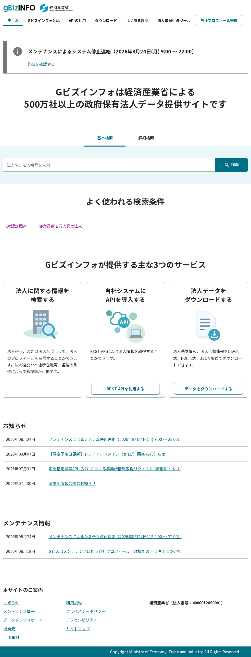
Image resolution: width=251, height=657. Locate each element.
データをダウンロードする (209, 389)
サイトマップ (78, 629)
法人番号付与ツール (173, 20)
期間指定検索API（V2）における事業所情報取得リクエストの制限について (115, 468)
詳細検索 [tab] (146, 138)
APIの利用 (77, 20)
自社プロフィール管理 (219, 20)
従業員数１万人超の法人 (60, 226)
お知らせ (11, 603)
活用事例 (11, 637)
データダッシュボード (23, 620)
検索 (234, 164)
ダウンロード (106, 20)
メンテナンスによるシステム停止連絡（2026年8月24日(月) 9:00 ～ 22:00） (115, 439)
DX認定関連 (16, 226)
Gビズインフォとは (44, 20)
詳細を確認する (41, 64)
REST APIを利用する (125, 389)
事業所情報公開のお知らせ (72, 483)
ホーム (13, 20)
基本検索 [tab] (105, 138)
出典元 (9, 629)
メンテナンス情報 (19, 611)
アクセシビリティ (81, 620)
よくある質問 (137, 20)
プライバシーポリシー (85, 611)
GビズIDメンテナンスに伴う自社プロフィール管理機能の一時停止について (115, 551)
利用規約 (74, 603)
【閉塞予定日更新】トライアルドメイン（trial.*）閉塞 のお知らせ (107, 454)
